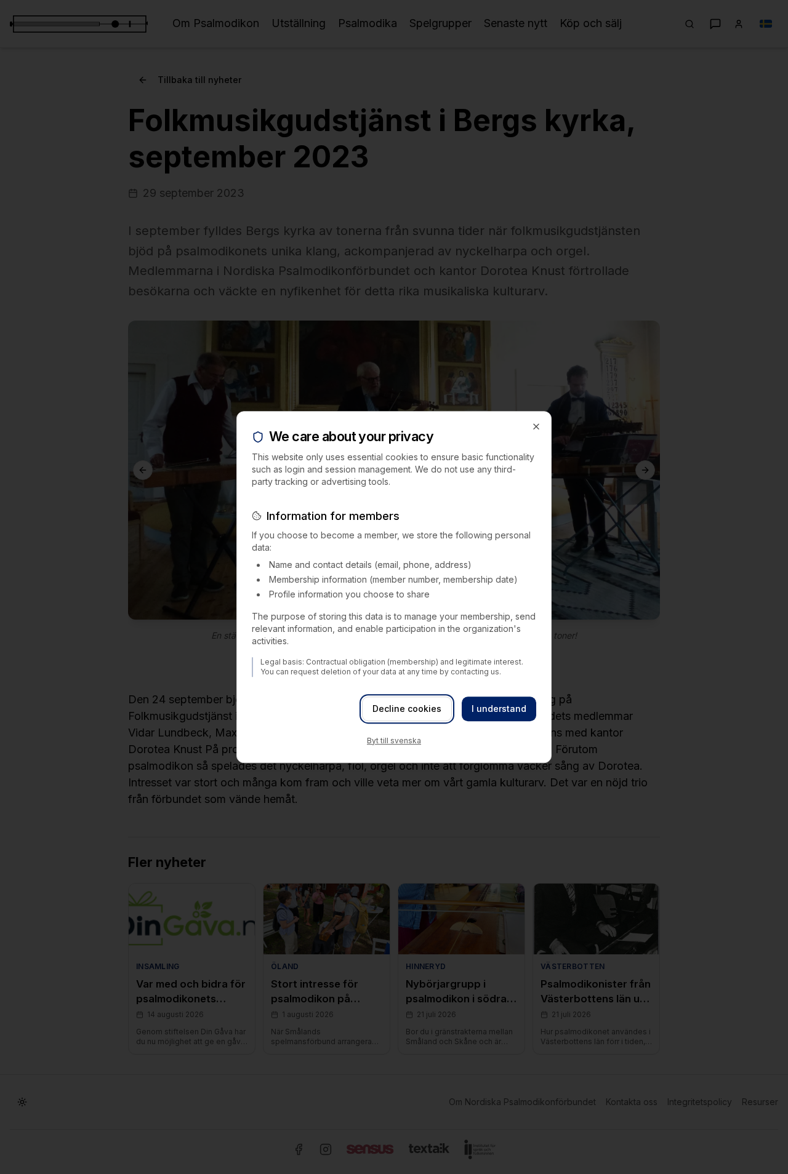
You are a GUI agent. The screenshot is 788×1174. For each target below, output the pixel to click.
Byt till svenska (394, 740)
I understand (499, 708)
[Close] (536, 426)
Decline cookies (406, 708)
